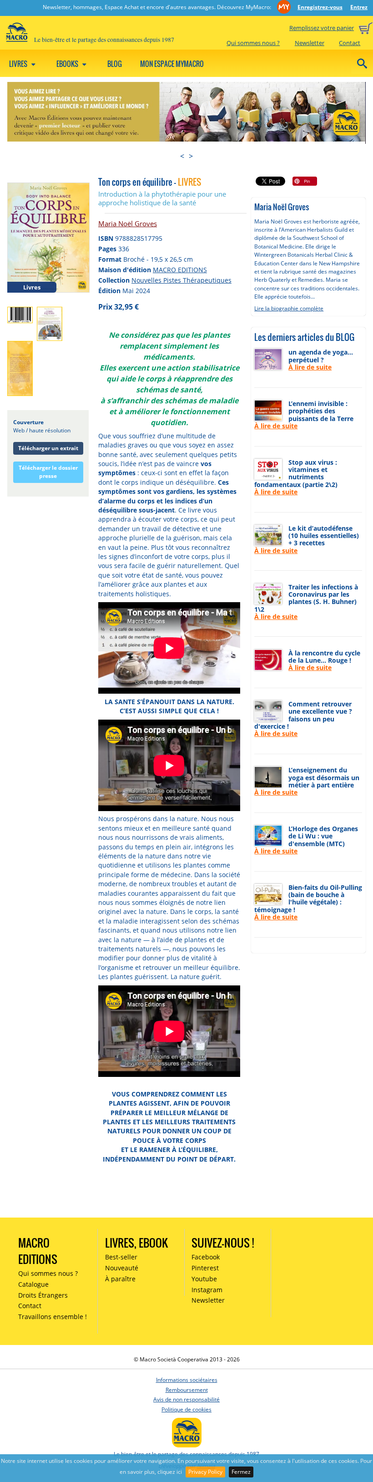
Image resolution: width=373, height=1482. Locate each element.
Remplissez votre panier (321, 28)
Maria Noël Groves (127, 223)
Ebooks (68, 64)
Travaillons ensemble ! (52, 1316)
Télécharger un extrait (48, 448)
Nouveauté (121, 1268)
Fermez (241, 1472)
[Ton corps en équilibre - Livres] (48, 237)
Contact (349, 43)
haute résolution (50, 430)
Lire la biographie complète (288, 308)
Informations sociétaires (186, 1380)
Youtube (204, 1278)
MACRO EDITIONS (180, 269)
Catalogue (33, 1284)
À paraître (120, 1278)
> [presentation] (191, 156)
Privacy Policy (205, 1472)
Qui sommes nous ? (253, 43)
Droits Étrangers (43, 1295)
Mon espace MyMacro (172, 64)
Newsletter (309, 43)
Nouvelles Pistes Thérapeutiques (181, 280)
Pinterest (205, 1268)
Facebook (206, 1257)
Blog (114, 64)
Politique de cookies (186, 1409)
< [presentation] (182, 156)
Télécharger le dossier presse (48, 472)
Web (19, 430)
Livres (19, 64)
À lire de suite (310, 367)
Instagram (207, 1289)
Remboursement (187, 1390)
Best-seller (121, 1257)
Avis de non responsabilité (186, 1399)
